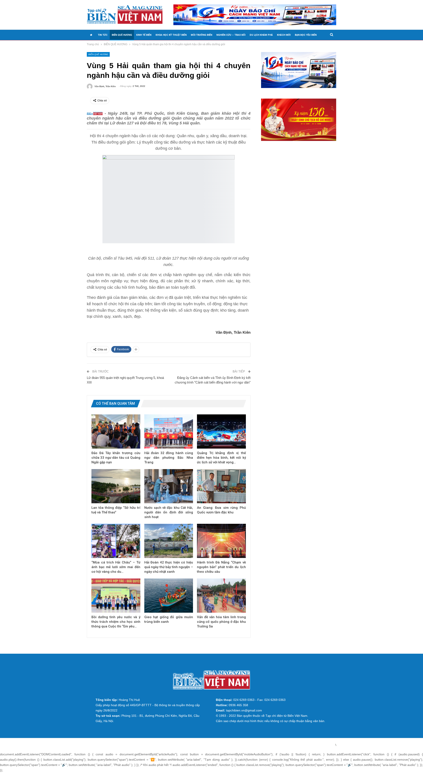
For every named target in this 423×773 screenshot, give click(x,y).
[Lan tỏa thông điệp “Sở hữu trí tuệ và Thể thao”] (115, 486)
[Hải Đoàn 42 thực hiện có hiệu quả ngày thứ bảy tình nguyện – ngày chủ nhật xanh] (168, 541)
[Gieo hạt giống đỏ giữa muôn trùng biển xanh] (168, 595)
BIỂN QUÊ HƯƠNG (122, 35)
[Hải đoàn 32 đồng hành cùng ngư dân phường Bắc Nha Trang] (168, 431)
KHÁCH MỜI (284, 35)
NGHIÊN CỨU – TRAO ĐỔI (230, 35)
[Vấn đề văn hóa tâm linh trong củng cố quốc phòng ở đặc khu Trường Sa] (221, 595)
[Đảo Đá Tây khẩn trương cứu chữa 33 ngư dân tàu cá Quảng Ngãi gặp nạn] (115, 431)
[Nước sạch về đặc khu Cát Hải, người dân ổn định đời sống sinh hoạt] (168, 486)
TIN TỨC (103, 35)
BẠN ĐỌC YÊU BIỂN (306, 35)
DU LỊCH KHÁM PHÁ (261, 35)
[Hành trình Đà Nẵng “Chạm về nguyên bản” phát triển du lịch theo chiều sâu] (221, 541)
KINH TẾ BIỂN (143, 35)
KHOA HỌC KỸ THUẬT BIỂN (171, 35)
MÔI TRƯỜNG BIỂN (201, 35)
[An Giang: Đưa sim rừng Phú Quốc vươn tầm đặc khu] (221, 486)
